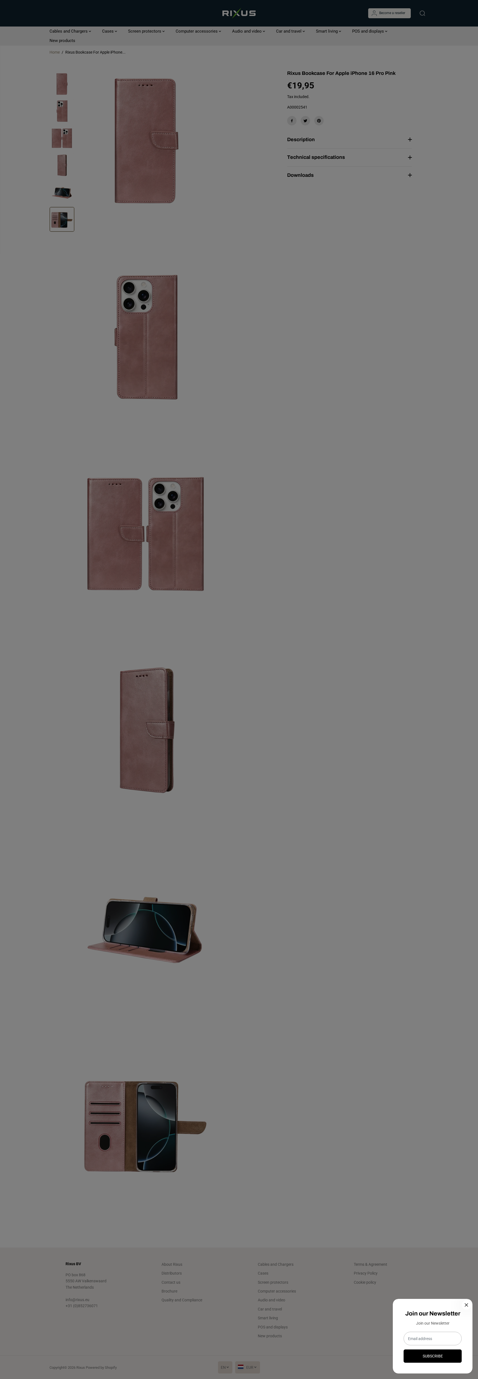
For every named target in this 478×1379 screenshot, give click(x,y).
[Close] (466, 1305)
